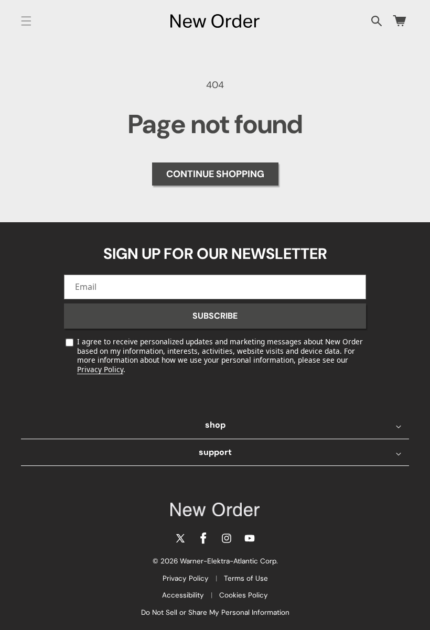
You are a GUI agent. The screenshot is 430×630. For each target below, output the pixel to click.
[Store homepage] (215, 509)
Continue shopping (215, 174)
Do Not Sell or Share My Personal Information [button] (215, 612)
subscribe (215, 315)
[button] (26, 20)
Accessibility (183, 595)
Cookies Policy (243, 595)
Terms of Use (246, 578)
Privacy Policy (100, 369)
